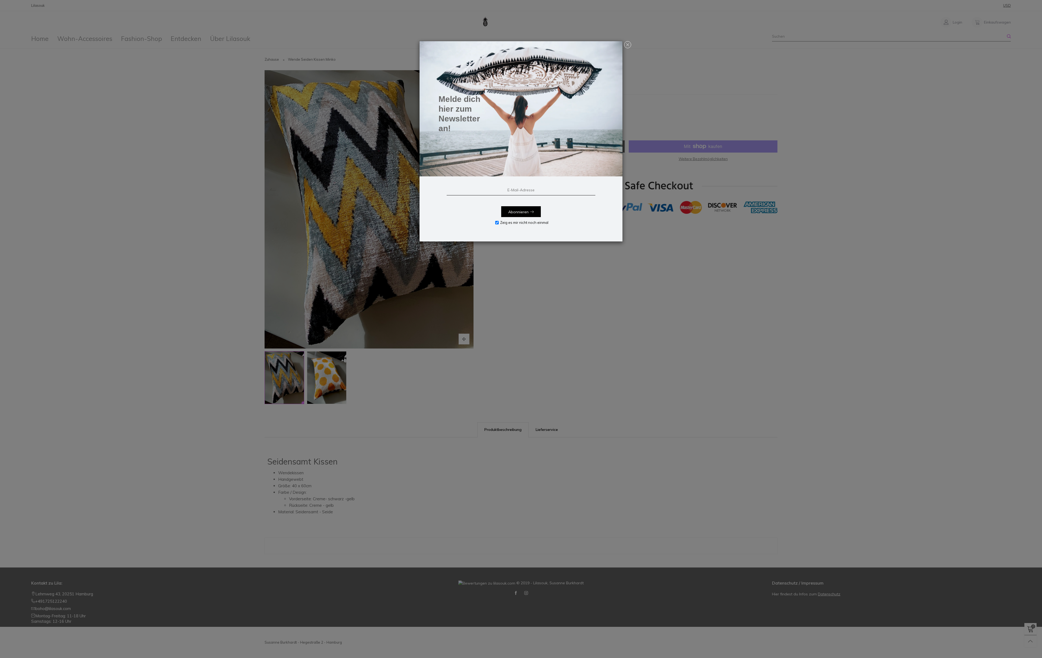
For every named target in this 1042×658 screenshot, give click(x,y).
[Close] (627, 44)
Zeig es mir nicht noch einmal (524, 222)
